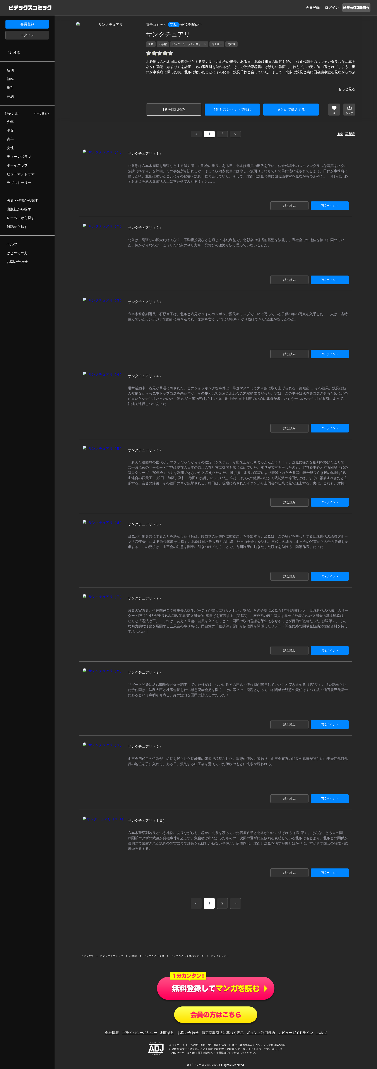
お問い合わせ (188, 1033)
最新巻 (350, 134)
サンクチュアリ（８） (145, 672)
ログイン (27, 35)
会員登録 (27, 24)
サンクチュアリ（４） (145, 376)
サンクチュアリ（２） (145, 228)
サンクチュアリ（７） (145, 598)
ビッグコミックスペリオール (187, 956)
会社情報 (112, 1033)
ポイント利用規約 (261, 1033)
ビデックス (87, 956)
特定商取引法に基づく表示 (223, 1033)
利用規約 (167, 1033)
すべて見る (40, 113)
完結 (173, 25)
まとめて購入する (291, 109)
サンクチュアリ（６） (145, 524)
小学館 (133, 956)
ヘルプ (321, 1033)
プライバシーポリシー (139, 1033)
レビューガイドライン (295, 1033)
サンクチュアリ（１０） (147, 821)
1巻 (340, 134)
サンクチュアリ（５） (145, 450)
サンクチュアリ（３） (145, 302)
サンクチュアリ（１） (145, 153)
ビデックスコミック (111, 956)
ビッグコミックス (153, 956)
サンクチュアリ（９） (145, 746)
